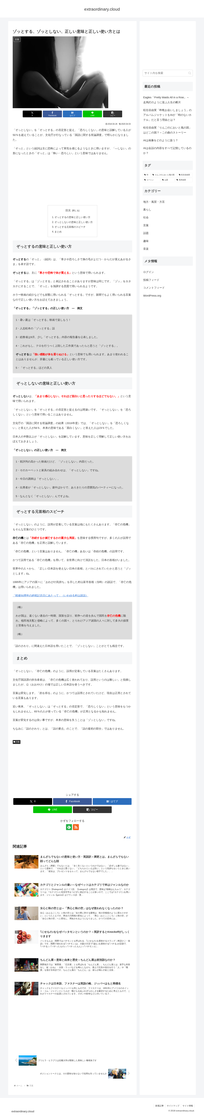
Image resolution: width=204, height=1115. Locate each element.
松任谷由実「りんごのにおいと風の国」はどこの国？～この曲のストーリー (167, 130)
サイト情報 (187, 1106)
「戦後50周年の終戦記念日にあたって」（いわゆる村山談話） (50, 595)
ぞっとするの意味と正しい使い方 (72, 217)
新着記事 (159, 1106)
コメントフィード (154, 287)
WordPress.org (152, 295)
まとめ (58, 231)
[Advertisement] (72, 180)
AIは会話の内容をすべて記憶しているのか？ (167, 150)
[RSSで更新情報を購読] (76, 827)
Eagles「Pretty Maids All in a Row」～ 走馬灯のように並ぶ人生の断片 (167, 100)
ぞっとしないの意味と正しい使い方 (74, 222)
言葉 (18, 742)
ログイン (148, 272)
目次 (68, 210)
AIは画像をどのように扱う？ (160, 140)
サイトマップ (173, 1106)
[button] (112, 114)
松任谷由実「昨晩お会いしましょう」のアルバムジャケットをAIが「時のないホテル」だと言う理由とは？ (167, 115)
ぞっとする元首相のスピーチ (70, 226)
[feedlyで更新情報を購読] (69, 827)
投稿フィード (151, 279)
